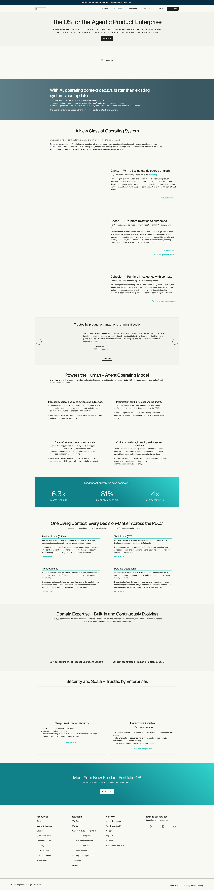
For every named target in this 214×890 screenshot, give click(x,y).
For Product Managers (81, 836)
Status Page (42, 860)
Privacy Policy (190, 885)
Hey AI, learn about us (115, 846)
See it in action (107, 792)
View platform (168, 198)
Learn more (47, 556)
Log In (160, 9)
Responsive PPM (44, 841)
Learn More (107, 358)
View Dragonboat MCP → (165, 255)
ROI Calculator (43, 851)
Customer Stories (44, 836)
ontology (154, 175)
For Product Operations (81, 846)
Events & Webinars (44, 826)
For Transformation (79, 851)
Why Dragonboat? (113, 826)
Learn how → (127, 3)
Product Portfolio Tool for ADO (84, 831)
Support (109, 836)
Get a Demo (173, 9)
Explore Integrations (143, 749)
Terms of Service (176, 885)
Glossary (40, 846)
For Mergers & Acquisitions (82, 855)
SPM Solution (77, 826)
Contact (109, 841)
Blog (39, 821)
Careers (109, 831)
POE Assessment (44, 855)
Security (75, 865)
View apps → (170, 251)
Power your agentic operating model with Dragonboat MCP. (101, 3)
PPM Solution (77, 821)
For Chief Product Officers (82, 841)
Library (40, 831)
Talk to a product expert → (164, 301)
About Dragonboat (113, 821)
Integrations (76, 860)
